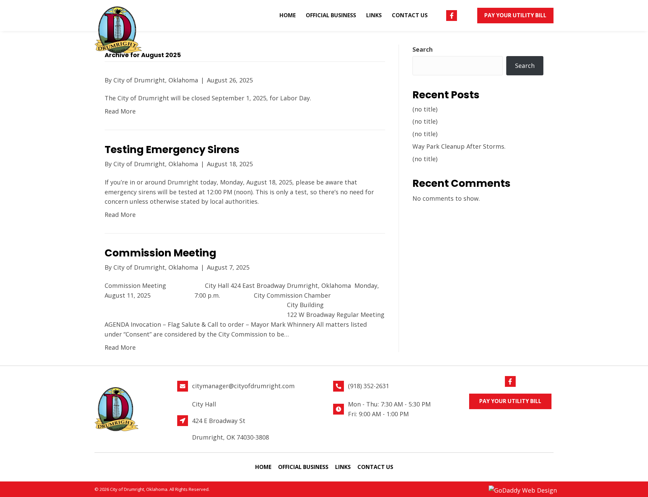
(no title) (424, 109)
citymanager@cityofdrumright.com (243, 386)
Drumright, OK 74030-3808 (230, 437)
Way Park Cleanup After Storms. (459, 146)
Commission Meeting (166, 253)
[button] (451, 15)
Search (422, 49)
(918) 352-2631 (368, 386)
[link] (287, 15)
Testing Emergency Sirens (172, 149)
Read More (120, 111)
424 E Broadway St (218, 421)
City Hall (204, 404)
